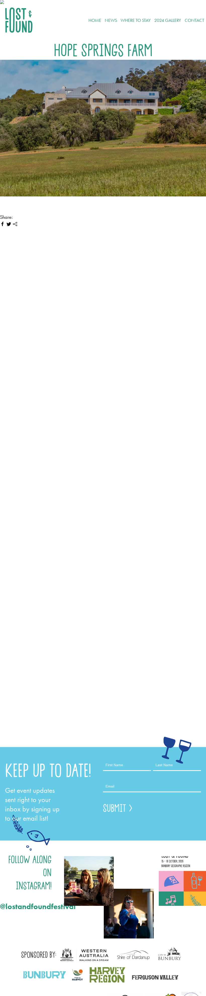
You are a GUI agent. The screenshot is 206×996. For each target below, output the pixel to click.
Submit (114, 808)
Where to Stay (136, 20)
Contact (194, 20)
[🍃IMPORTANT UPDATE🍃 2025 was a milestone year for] (89, 881)
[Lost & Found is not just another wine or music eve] (128, 913)
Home (94, 20)
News (111, 20)
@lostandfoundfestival (26, 907)
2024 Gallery (167, 20)
